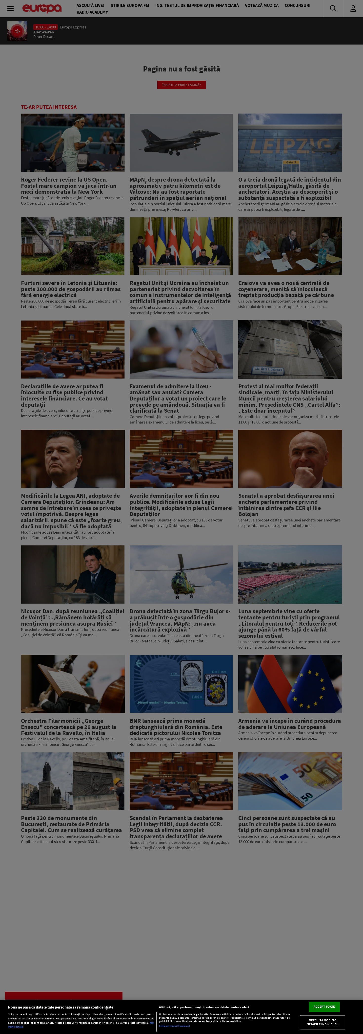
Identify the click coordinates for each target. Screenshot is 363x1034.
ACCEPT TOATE (324, 1007)
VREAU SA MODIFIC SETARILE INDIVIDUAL (322, 1022)
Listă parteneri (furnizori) (174, 1026)
